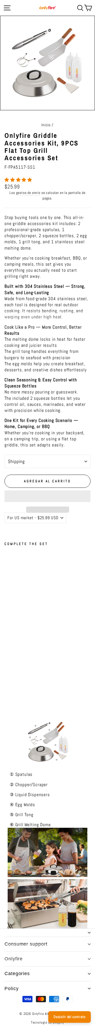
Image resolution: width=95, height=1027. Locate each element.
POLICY (11, 988)
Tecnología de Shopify (47, 1022)
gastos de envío (28, 192)
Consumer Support (25, 944)
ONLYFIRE (13, 958)
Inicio (46, 125)
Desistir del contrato (70, 1016)
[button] (19, 180)
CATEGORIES (17, 973)
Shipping (16, 461)
